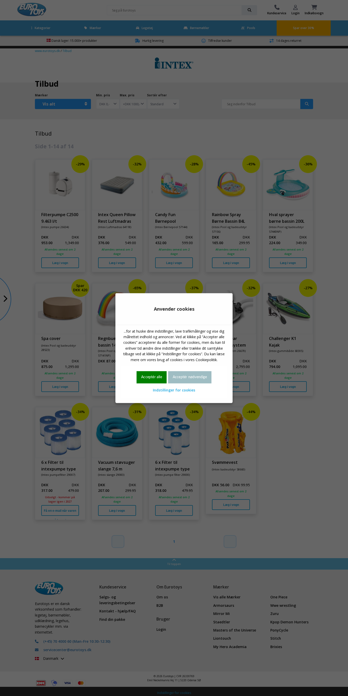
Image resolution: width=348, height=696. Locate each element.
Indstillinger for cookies (174, 390)
